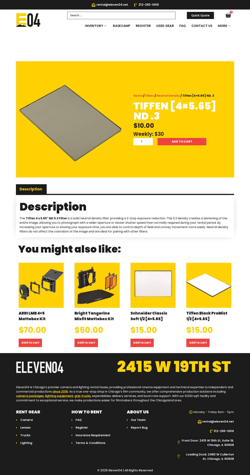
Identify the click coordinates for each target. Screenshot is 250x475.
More (222, 26)
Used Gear (165, 26)
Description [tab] (31, 189)
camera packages (30, 396)
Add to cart (182, 141)
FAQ (182, 26)
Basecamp (121, 26)
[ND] (70, 123)
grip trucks (82, 396)
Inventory (94, 26)
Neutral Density (168, 96)
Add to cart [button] (30, 342)
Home (138, 96)
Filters (149, 96)
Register (143, 26)
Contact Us (201, 26)
